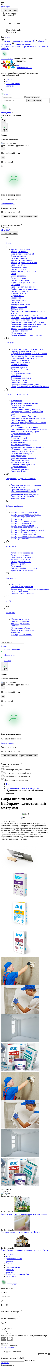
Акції (3, 46)
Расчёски (15, 626)
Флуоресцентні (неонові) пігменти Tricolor (29, 354)
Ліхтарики (15, 584)
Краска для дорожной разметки (24, 263)
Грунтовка (15, 285)
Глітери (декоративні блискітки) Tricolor (28, 349)
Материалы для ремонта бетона (24, 440)
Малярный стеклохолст (21, 462)
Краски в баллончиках (20, 249)
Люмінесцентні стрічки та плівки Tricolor (28, 423)
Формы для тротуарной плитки (24, 512)
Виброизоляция (17, 407)
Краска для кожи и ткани (21, 260)
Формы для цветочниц (20, 539)
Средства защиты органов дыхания (26, 485)
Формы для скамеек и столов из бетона (27, 537)
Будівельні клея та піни (20, 434)
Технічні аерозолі (18, 564)
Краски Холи (16, 302)
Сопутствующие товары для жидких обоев (29, 429)
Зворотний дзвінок (32, 97)
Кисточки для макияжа (20, 624)
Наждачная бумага (18, 471)
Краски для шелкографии (21, 329)
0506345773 (9, 94)
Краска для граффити (20, 291)
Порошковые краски (19, 331)
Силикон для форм (19, 258)
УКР (8, 7)
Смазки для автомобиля (21, 562)
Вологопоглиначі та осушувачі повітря (27, 447)
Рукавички (15, 632)
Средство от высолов (20, 460)
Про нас (26, 46)
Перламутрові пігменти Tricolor (24, 351)
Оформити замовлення (28, 216)
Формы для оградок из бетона (23, 534)
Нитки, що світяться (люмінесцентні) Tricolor (30, 387)
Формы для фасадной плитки (23, 532)
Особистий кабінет (22, 44)
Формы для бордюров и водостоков (26, 515)
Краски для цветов (19, 307)
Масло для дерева (18, 333)
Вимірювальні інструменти (22, 593)
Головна (7, 37)
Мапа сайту (11, 1276)
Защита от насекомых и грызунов (25, 431)
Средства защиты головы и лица (24, 494)
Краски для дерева (18, 269)
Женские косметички (20, 619)
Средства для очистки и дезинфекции (27, 412)
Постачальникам (42, 46)
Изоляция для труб (19, 438)
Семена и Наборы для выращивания (26, 335)
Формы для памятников (21, 523)
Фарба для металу (18, 256)
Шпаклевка (16, 436)
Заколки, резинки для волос (22, 630)
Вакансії (9, 1272)
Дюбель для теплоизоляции (22, 451)
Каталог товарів (10, 10)
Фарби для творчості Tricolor (23, 282)
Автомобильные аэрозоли (22, 553)
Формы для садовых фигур (22, 526)
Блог (32, 46)
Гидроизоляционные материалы (24, 427)
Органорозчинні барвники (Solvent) (26, 384)
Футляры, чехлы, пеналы (21, 635)
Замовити (5, 1363)
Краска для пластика (19, 252)
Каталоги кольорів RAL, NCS (23, 271)
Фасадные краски (18, 293)
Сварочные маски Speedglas (22, 496)
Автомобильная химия (20, 559)
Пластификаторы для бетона (23, 517)
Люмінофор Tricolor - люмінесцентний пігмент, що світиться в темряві (27, 357)
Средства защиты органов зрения (25, 489)
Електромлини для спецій (22, 587)
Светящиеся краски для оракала (24, 326)
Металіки (15, 371)
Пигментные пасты (19, 278)
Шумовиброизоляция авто (22, 557)
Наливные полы (18, 442)
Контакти (5, 49)
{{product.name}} (8, 1347)
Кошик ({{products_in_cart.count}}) (19, 41)
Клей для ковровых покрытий (23, 458)
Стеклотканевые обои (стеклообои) (26, 409)
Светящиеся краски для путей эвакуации (28, 322)
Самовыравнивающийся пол (23, 464)
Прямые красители (19, 380)
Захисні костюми (18, 487)
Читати (44, 1214)
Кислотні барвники (19, 382)
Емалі (13, 274)
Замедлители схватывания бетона (25, 528)
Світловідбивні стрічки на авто (24, 568)
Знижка (9, 1256)
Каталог (20, 61)
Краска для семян (18, 300)
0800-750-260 (7, 59)
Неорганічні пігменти (20, 360)
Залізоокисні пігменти (20, 362)
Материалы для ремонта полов (24, 449)
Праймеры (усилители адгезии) (24, 289)
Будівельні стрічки (18, 467)
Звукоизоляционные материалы (24, 403)
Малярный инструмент (20, 445)
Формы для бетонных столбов (23, 521)
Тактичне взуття (18, 498)
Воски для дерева (18, 276)
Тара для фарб (17, 309)
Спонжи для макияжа (20, 621)
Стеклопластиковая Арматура (23, 416)
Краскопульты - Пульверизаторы (24, 315)
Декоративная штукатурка (22, 420)
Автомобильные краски (21, 555)
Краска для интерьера (20, 280)
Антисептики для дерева (21, 453)
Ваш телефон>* (31, 1360)
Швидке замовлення (9, 216)
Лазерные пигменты (19, 365)
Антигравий (16, 566)
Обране (41, 41)
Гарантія (9, 1261)
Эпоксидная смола (19, 267)
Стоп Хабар (16, 376)
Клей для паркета (18, 456)
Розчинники (16, 298)
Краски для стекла (18, 265)
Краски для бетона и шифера (23, 287)
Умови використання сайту (17, 1274)
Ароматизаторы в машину (22, 570)
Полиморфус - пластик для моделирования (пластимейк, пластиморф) (29, 319)
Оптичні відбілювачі (19, 369)
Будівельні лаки (17, 296)
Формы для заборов (19, 519)
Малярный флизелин (20, 469)
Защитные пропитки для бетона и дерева (28, 418)
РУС (3, 7)
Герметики (15, 425)
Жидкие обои (16, 401)
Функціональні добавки (21, 373)
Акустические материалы (22, 405)
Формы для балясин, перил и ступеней (27, 530)
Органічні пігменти (19, 367)
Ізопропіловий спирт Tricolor (23, 254)
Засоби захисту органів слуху (23, 492)
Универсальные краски (20, 304)
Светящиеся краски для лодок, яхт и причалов (30, 324)
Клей (13, 414)
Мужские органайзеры (20, 628)
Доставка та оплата (14, 46)
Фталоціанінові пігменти (21, 378)
